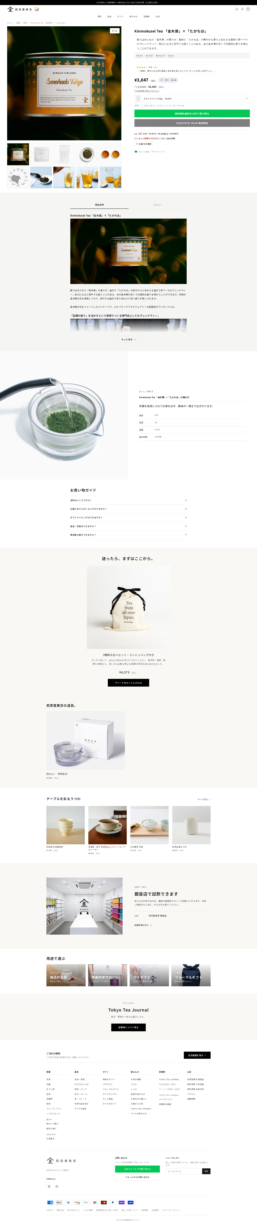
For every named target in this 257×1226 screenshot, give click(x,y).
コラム (134, 1084)
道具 (109, 16)
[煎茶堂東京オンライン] (19, 9)
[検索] (237, 9)
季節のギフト (109, 1079)
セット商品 (108, 1098)
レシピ (134, 1089)
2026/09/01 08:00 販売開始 (192, 123)
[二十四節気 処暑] (36, 9)
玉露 (48, 1084)
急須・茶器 (80, 1079)
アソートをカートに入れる (128, 682)
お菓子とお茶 (137, 1103)
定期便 (147, 16)
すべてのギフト (110, 1103)
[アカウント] (242, 9)
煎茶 (25, 23)
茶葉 (99, 16)
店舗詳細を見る (143, 925)
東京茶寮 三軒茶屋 (195, 1084)
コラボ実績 (88, 1210)
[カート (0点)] (248, 9)
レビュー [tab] (157, 204)
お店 (158, 16)
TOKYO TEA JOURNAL (141, 1108)
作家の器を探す (82, 1103)
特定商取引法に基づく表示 (107, 1210)
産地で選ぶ (51, 1128)
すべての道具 (80, 1108)
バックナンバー (166, 1099)
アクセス (191, 1094)
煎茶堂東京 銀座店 (195, 1079)
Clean (171, 55)
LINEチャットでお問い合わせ (137, 1168)
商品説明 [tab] (99, 204)
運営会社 (60, 1210)
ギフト (120, 16)
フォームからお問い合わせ (137, 1177)
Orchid (149, 55)
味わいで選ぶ (52, 1123)
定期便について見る (128, 1027)
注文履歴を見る (195, 1055)
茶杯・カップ (81, 1089)
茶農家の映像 (165, 1104)
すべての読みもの (139, 1113)
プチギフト (108, 1084)
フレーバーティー (54, 1108)
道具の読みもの (138, 1094)
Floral (139, 55)
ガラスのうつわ (82, 1084)
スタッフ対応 (144, 152)
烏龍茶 (49, 1098)
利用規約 (145, 1210)
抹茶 (48, 1103)
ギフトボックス (110, 1094)
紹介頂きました (73, 1210)
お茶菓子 (50, 1138)
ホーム (10, 23)
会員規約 (155, 1210)
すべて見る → (204, 799)
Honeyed (160, 55)
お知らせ (50, 1210)
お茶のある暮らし (139, 1098)
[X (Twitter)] (49, 1186)
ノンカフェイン (53, 1113)
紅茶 (48, 1094)
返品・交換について (129, 1210)
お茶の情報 (136, 1079)
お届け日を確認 (145, 144)
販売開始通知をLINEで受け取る (192, 113)
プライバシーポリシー (171, 1210)
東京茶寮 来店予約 (195, 1089)
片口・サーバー (82, 1094)
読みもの (133, 16)
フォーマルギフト (111, 1089)
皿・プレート (81, 1098)
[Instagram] (56, 1186)
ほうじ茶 (50, 1089)
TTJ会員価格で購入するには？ (147, 91)
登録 (206, 1171)
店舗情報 (191, 1098)
